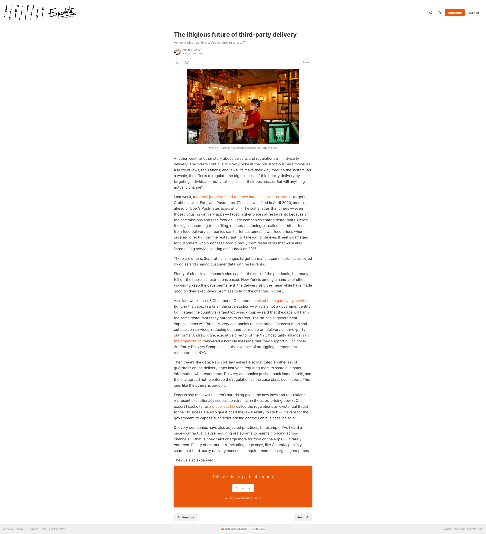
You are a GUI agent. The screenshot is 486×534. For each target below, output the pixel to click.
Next (300, 517)
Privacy (34, 529)
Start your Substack (236, 529)
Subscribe (455, 12)
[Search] (431, 12)
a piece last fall (222, 406)
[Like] (177, 62)
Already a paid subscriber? (243, 498)
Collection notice (56, 529)
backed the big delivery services (281, 301)
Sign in (474, 12)
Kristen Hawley (192, 49)
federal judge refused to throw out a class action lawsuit (244, 197)
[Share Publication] (439, 12)
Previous (188, 517)
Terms (42, 529)
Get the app (258, 529)
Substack (447, 529)
